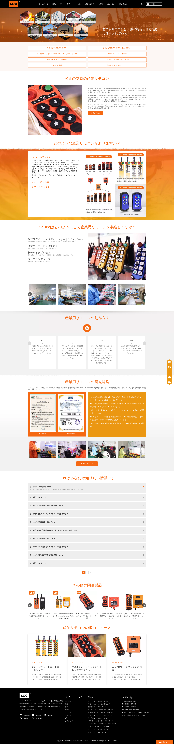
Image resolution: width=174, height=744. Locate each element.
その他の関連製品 (56, 65)
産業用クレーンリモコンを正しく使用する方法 (87, 668)
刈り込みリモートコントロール (98, 718)
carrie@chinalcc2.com (132, 709)
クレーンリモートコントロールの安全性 (46, 668)
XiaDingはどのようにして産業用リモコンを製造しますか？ (56, 54)
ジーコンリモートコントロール (98, 729)
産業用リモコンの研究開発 (57, 59)
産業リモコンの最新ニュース (117, 65)
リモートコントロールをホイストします (100, 709)
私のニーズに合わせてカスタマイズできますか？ (49, 547)
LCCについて (69, 712)
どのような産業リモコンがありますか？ (117, 48)
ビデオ (67, 718)
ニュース (68, 715)
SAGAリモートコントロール (97, 732)
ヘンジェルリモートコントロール (98, 726)
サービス (68, 709)
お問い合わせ (95, 113)
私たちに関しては (87, 463)
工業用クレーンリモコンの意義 (127, 668)
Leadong (114, 740)
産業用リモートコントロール (97, 707)
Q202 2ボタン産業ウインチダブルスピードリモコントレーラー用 (39, 616)
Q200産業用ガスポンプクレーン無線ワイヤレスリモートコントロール (63, 616)
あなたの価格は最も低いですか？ (43, 522)
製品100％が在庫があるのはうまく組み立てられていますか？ (53, 530)
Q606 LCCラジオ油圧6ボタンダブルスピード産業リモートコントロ (87, 616)
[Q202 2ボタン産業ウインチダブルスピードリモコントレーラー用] (39, 601)
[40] (87, 328)
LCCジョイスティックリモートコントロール (102, 723)
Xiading (86, 740)
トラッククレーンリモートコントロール (100, 712)
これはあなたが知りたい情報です (117, 59)
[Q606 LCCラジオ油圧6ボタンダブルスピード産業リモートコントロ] (87, 601)
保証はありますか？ (38, 497)
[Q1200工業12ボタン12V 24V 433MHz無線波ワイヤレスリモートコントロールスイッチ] (111, 601)
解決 (66, 707)
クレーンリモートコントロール (98, 701)
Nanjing (81, 740)
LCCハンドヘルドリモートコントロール (100, 721)
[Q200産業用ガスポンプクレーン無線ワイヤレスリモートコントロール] (63, 601)
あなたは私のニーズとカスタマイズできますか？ (49, 514)
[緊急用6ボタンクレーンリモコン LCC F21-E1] (134, 601)
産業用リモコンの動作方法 (117, 54)
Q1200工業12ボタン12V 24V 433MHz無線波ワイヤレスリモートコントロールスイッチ (110, 616)
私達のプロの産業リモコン (57, 48)
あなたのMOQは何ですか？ (41, 486)
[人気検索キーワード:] (142, 4)
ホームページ (69, 701)
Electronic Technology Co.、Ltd (100, 740)
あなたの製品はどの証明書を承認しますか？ (47, 505)
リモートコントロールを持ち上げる (99, 704)
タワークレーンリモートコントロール (100, 715)
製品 (66, 704)
